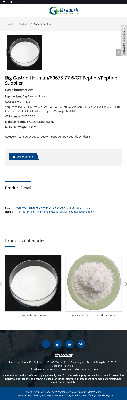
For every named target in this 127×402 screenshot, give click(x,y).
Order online (25, 156)
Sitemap (81, 391)
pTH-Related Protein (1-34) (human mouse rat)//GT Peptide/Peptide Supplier (54, 211)
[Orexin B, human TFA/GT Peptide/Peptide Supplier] (33, 283)
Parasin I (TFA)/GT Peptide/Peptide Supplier (93, 316)
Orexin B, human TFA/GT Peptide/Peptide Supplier (33, 316)
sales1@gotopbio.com (86, 369)
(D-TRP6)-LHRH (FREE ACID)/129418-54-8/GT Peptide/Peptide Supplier (54, 208)
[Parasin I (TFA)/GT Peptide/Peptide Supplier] (93, 283)
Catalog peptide (42, 24)
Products (23, 24)
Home (10, 24)
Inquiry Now (63, 355)
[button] (118, 52)
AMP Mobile (95, 391)
